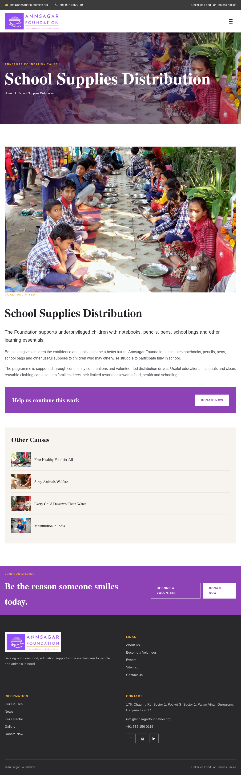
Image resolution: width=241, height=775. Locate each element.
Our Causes (14, 704)
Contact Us (134, 675)
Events (131, 660)
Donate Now (212, 400)
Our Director (14, 719)
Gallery (10, 726)
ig (142, 738)
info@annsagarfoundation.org (29, 5)
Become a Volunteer (167, 591)
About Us (133, 645)
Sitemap (132, 667)
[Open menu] (230, 21)
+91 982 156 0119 (71, 5)
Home (8, 93)
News (9, 711)
